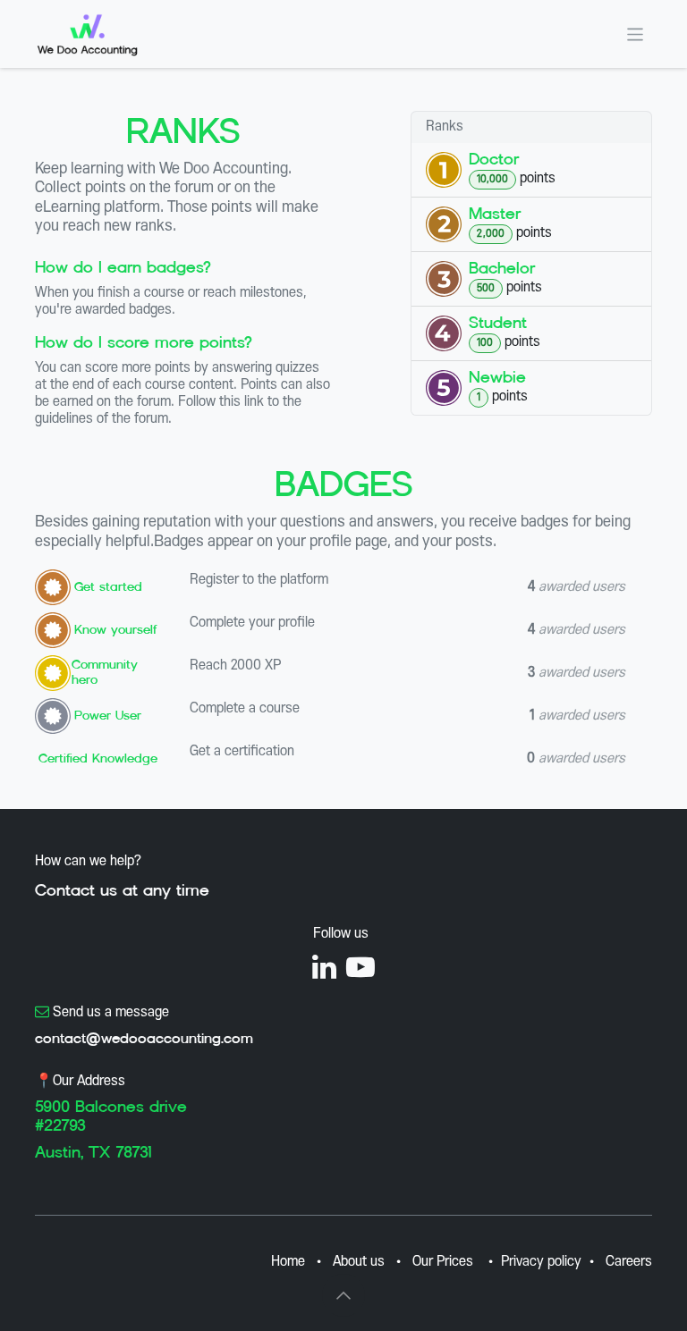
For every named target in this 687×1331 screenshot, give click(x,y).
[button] (343, 1295)
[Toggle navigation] (635, 33)
